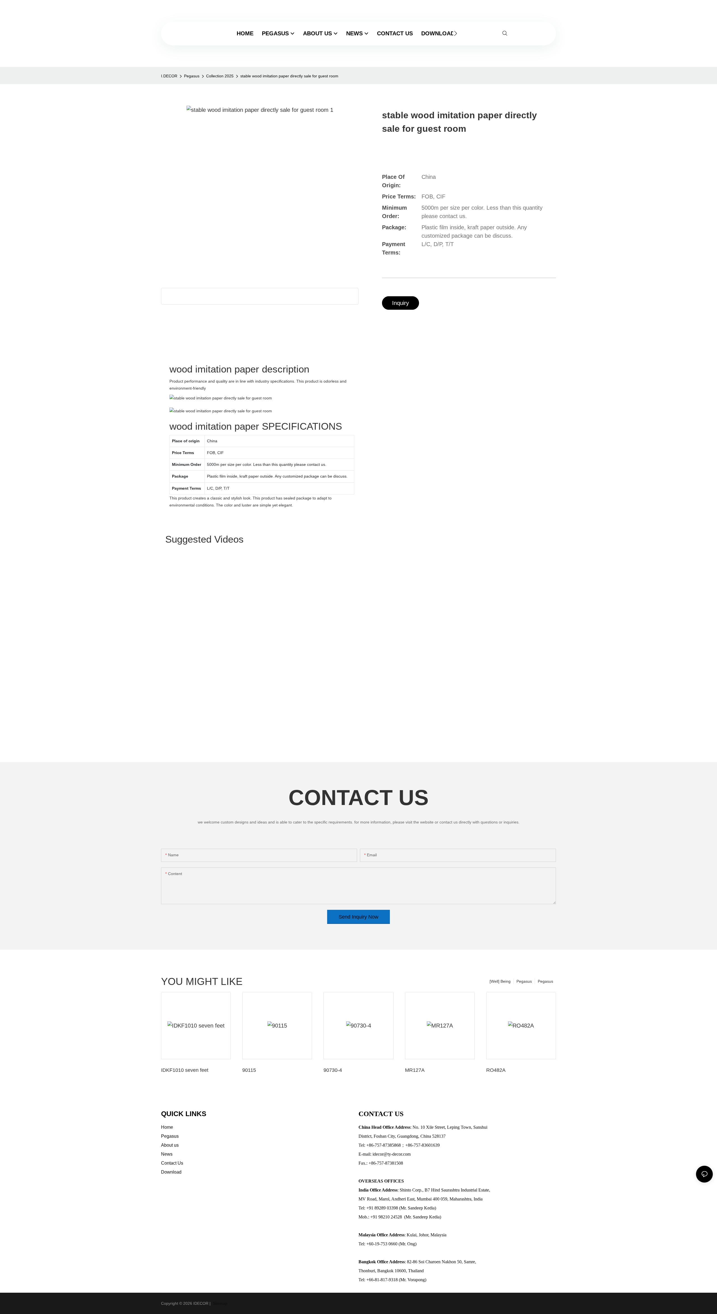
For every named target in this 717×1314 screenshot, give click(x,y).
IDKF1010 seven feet (184, 1070)
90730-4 (332, 1070)
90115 (249, 1070)
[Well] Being (500, 981)
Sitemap (219, 1303)
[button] (455, 33)
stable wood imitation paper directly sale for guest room (289, 76)
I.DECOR (169, 76)
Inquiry (400, 303)
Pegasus (191, 76)
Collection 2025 (220, 76)
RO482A (496, 1070)
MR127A (415, 1070)
